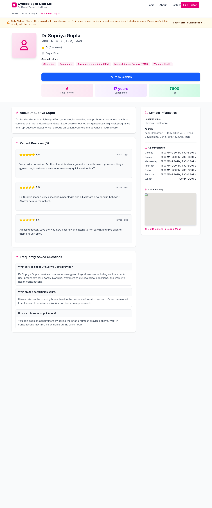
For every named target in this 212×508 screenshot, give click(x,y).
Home (150, 5)
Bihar (24, 13)
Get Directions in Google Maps (164, 229)
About (163, 5)
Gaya (34, 13)
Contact (176, 5)
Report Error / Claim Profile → (189, 22)
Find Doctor (190, 5)
